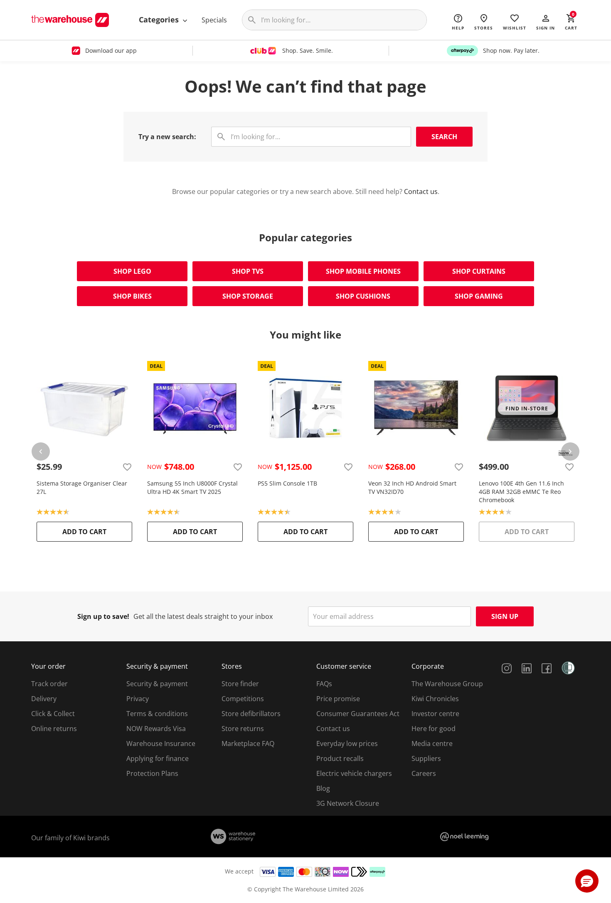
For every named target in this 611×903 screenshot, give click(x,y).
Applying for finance (157, 758)
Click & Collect (53, 713)
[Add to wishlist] (127, 466)
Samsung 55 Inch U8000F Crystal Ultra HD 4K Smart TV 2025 (192, 487)
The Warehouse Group (447, 683)
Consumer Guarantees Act (357, 713)
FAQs (324, 683)
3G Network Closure (347, 803)
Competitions (243, 698)
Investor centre (435, 713)
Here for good (433, 728)
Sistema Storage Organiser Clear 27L (82, 487)
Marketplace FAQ (248, 743)
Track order (49, 683)
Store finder (240, 683)
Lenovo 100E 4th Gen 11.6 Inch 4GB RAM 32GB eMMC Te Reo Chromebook (521, 491)
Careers (423, 773)
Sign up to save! (103, 616)
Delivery (44, 698)
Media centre (432, 743)
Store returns (243, 728)
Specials (214, 20)
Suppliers (426, 758)
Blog (323, 788)
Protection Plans (152, 773)
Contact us (421, 191)
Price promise (338, 698)
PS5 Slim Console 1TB (287, 483)
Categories (160, 20)
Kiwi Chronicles (435, 698)
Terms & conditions (157, 713)
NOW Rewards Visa (156, 728)
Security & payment (157, 683)
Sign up (504, 616)
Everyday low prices (347, 743)
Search (444, 136)
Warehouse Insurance (160, 743)
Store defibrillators (251, 713)
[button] (545, 21)
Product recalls (340, 758)
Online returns (54, 728)
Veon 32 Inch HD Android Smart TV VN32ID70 (412, 487)
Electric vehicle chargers (354, 773)
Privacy (137, 698)
